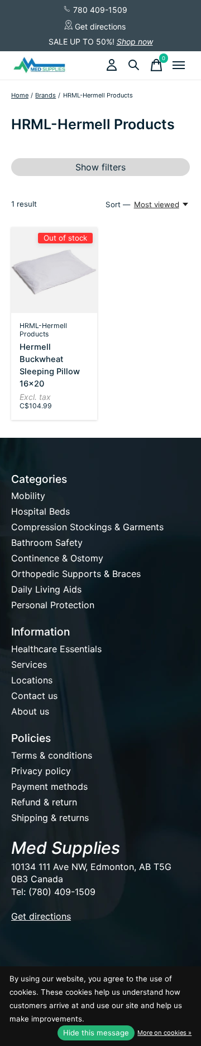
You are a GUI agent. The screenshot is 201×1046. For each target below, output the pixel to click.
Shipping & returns (50, 817)
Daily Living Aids (46, 589)
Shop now (135, 41)
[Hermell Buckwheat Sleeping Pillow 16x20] (54, 270)
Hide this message (96, 1032)
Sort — (118, 204)
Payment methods (49, 786)
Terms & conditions (51, 755)
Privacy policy (41, 770)
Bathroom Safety (47, 542)
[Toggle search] (134, 65)
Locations (31, 680)
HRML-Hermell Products (43, 329)
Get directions (99, 26)
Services (29, 664)
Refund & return (44, 802)
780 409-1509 (99, 9)
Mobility (28, 495)
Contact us (34, 695)
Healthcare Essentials (56, 648)
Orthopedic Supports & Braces (76, 573)
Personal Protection (52, 604)
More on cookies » (164, 1033)
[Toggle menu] (179, 65)
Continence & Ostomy (57, 558)
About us (30, 711)
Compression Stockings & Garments (87, 526)
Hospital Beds (40, 511)
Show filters (100, 167)
